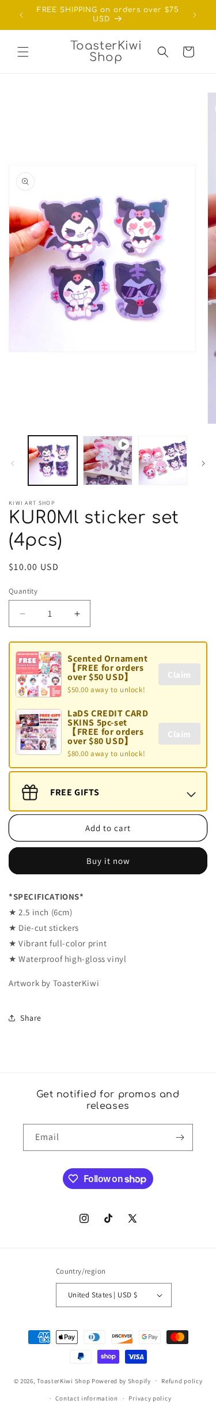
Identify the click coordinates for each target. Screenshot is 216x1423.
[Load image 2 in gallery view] (162, 460)
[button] (23, 52)
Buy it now (108, 860)
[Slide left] (12, 463)
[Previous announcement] (21, 15)
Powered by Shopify (121, 1380)
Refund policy (181, 1381)
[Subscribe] (179, 1137)
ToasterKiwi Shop (63, 1380)
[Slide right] (203, 463)
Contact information (86, 1398)
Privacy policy (149, 1398)
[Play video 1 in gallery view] (107, 460)
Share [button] (30, 1018)
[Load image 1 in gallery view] (52, 460)
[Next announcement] (194, 15)
